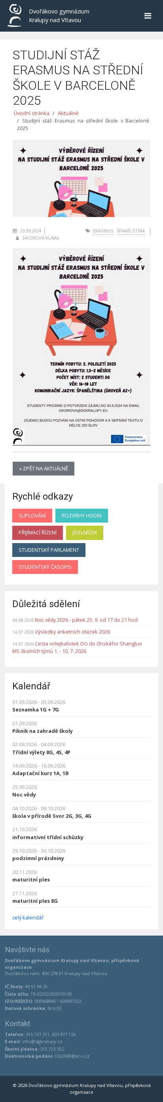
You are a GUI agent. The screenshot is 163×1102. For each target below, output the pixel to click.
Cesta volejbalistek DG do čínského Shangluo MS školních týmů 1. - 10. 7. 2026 (77, 647)
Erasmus (103, 231)
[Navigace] (147, 16)
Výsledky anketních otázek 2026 (72, 631)
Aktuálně (68, 113)
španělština (131, 231)
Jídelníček (84, 532)
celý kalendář (28, 917)
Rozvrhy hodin (82, 515)
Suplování (32, 515)
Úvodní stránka (31, 113)
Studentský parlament (49, 549)
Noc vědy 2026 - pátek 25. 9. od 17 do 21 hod (86, 619)
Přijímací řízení (38, 532)
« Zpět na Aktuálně (43, 468)
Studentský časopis (45, 566)
